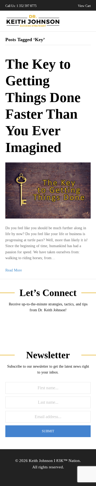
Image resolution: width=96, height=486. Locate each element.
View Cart (84, 6)
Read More (13, 270)
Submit (48, 431)
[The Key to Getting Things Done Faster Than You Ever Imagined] (48, 190)
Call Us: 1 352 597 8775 (21, 6)
